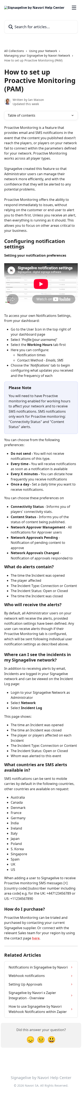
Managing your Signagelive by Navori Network (37, 55)
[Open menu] (74, 7)
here (36, 938)
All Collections (14, 51)
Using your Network (43, 51)
